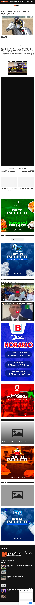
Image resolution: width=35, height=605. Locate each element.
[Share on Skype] (25, 168)
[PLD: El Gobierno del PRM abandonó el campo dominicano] (3, 591)
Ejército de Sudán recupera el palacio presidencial (16, 576)
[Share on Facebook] (19, 168)
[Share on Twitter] (20, 168)
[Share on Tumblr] (22, 168)
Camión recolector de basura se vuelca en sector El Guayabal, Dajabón (20, 570)
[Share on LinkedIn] (21, 168)
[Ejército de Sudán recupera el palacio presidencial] (3, 578)
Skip (28, 603)
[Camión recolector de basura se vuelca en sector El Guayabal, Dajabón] (3, 572)
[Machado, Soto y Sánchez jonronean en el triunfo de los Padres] (9, 182)
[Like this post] (18, 168)
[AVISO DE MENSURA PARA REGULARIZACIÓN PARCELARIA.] (17, 433)
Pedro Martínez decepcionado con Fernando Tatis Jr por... (26, 189)
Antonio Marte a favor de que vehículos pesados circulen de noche (22, 1)
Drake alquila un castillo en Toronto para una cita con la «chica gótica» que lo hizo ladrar (20, 585)
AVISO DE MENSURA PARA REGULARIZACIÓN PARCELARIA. (14, 441)
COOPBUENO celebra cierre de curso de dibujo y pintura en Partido (19, 565)
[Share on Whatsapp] (23, 168)
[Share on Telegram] (24, 168)
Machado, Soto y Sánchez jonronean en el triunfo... (9, 189)
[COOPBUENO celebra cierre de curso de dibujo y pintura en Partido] (3, 567)
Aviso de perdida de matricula (17, 494)
